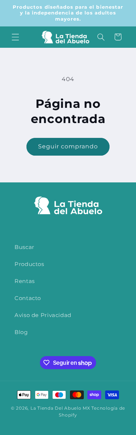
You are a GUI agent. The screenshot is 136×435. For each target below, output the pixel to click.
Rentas (25, 281)
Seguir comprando (68, 146)
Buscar (24, 247)
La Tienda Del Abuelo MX (60, 408)
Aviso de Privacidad (43, 315)
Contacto (28, 298)
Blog (21, 332)
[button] (15, 37)
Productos (29, 264)
